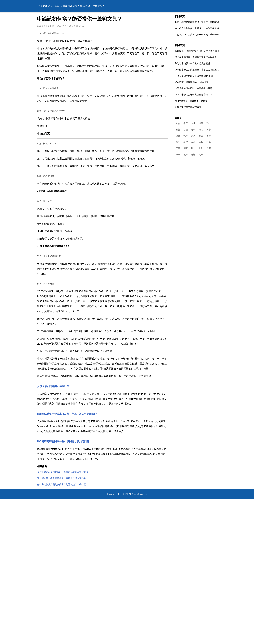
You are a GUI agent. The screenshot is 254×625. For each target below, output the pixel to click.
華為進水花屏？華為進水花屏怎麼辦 (192, 63)
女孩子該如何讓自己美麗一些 (53, 386)
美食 (208, 129)
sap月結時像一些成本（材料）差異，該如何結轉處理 (67, 413)
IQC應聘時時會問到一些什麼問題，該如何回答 (63, 441)
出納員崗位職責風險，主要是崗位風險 (193, 88)
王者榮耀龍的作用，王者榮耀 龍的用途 (194, 76)
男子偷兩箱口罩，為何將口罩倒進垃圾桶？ (196, 57)
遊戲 (178, 136)
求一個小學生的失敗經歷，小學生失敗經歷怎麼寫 (199, 69)
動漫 (201, 148)
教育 (57, 6)
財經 (201, 136)
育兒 (178, 142)
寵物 (201, 142)
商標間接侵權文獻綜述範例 (188, 107)
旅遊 (208, 136)
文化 (193, 123)
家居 (193, 136)
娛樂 (178, 129)
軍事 (178, 154)
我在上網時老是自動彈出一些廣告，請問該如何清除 (62, 472)
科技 (208, 123)
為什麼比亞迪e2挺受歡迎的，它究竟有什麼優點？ (199, 51)
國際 (208, 148)
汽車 (185, 136)
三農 (178, 148)
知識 (193, 154)
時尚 (201, 129)
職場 (208, 142)
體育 (185, 148)
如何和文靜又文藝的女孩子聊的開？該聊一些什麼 (61, 484)
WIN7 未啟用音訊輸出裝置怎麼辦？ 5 (193, 94)
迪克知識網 (44, 6)
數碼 (193, 129)
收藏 (193, 142)
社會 (178, 123)
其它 (201, 154)
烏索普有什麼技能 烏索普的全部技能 (193, 82)
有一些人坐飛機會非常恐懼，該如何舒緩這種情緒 (61, 478)
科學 (185, 142)
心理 (185, 129)
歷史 (193, 148)
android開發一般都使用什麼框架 (191, 100)
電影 (185, 154)
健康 (201, 123)
